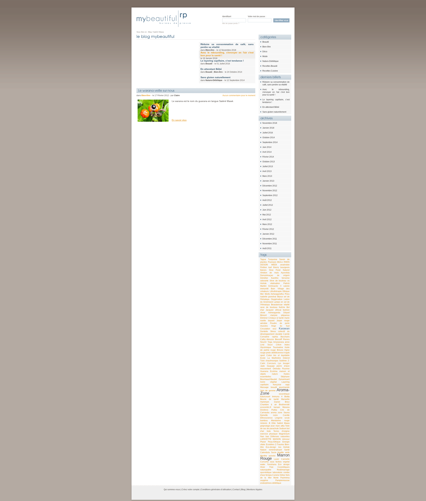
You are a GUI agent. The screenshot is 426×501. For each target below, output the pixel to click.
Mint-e (280, 262)
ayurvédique (266, 472)
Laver (276, 459)
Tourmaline (278, 347)
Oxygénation (276, 299)
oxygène (264, 480)
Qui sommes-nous (172, 489)
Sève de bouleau (278, 281)
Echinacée (273, 286)
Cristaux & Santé (276, 318)
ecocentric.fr (265, 407)
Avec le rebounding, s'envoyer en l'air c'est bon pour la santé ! (276, 92)
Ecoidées (270, 444)
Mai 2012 (266, 215)
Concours (271, 363)
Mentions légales (254, 489)
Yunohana (271, 464)
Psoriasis (272, 262)
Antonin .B (265, 423)
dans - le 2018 (227, 47)
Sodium (282, 428)
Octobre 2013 (268, 161)
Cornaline (264, 337)
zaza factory (276, 462)
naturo (275, 374)
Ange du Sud (280, 326)
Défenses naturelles (280, 436)
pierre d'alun (283, 366)
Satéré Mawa (283, 423)
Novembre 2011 (269, 243)
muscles (264, 326)
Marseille (285, 399)
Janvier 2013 (268, 181)
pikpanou (285, 315)
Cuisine (275, 475)
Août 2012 (267, 200)
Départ (286, 312)
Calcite (286, 334)
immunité (264, 288)
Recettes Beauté (269, 66)
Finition (263, 267)
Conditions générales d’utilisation (216, 489)
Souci (270, 345)
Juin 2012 (266, 210)
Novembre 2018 (269, 123)
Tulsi (262, 360)
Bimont (263, 315)
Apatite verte (283, 452)
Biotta (287, 396)
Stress (273, 331)
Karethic (275, 278)
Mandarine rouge (280, 420)
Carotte (286, 415)
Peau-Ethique (274, 442)
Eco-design (271, 447)
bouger (286, 363)
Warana (286, 407)
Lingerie (278, 418)
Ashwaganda (274, 312)
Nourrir (263, 342)
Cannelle (285, 459)
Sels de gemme (268, 390)
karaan (277, 407)
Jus (279, 447)
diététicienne (277, 353)
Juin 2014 (266, 147)
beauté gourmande (280, 387)
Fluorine (286, 368)
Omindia (276, 368)
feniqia (269, 475)
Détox (282, 475)
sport (262, 355)
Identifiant (226, 16)
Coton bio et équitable (278, 355)
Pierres (286, 339)
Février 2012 (268, 229)
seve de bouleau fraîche (272, 307)
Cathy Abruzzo (267, 339)
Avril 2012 (267, 219)
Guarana (264, 371)
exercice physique (269, 434)
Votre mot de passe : (257, 16)
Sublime (283, 360)
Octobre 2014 (268, 137)
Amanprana (278, 342)
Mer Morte (265, 294)
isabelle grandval (268, 296)
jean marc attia (278, 426)
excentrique (284, 394)
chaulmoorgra (272, 360)
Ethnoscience (266, 418)
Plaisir (263, 442)
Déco (264, 51)
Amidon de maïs (269, 273)
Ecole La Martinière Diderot (275, 358)
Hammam (264, 402)
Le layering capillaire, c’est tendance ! (276, 100)
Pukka (274, 410)
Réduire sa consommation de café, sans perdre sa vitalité (276, 83)
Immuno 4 (277, 396)
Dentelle (264, 331)
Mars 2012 (267, 224)
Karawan (284, 328)
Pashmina (285, 478)
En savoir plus (179, 120)
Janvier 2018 (268, 128)
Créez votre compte (190, 489)
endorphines (266, 483)
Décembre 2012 (269, 186)
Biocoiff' (278, 339)
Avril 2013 (267, 171)
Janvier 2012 (268, 234)
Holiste (263, 283)
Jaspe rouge (283, 320)
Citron (278, 345)
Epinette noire (269, 415)
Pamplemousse (282, 480)
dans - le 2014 (223, 78)
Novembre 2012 (269, 190)
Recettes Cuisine (270, 71)
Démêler (264, 278)
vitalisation (275, 283)
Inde (269, 431)
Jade (262, 366)
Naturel (286, 270)
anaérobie (285, 265)
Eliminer (264, 318)
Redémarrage (283, 470)
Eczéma (273, 371)
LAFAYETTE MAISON (270, 439)
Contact (236, 489)
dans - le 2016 (222, 62)
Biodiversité (284, 404)
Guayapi (271, 366)
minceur (286, 439)
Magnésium (284, 434)
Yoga (270, 342)
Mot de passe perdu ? (230, 23)
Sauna (287, 412)
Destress (264, 410)
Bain (273, 288)
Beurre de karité (269, 399)
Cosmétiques (284, 467)
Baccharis (285, 337)
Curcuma (264, 462)
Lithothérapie (276, 291)
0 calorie (285, 286)
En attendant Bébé (270, 107)
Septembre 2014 (270, 142)
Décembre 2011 (269, 239)
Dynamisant (284, 379)
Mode (265, 56)
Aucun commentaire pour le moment (238, 95)
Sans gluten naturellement (274, 112)
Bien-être (266, 47)
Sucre (273, 452)
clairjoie (273, 315)
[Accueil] (163, 18)
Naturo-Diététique (270, 61)
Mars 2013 (267, 176)
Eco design (284, 464)
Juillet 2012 (267, 205)
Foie (271, 467)
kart (270, 267)
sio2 (274, 329)
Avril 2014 (267, 152)
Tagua (263, 259)
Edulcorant (265, 396)
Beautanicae (277, 304)
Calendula (265, 452)
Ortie (273, 423)
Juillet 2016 (267, 133)
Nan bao (264, 436)
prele (268, 353)
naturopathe (265, 470)
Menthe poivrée (268, 456)
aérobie (263, 323)
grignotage (265, 426)
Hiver (262, 467)
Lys (279, 363)
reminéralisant (275, 450)
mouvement (265, 368)
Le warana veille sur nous (156, 90)
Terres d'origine (281, 431)
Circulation (265, 329)
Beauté (265, 42)
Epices (263, 270)
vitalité (287, 304)
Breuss (280, 350)
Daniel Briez (282, 402)
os (288, 281)
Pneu (287, 294)
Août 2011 (267, 248)
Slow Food (275, 270)
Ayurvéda (285, 273)
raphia (275, 337)
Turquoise (272, 259)
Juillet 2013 (267, 166)
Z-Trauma (279, 444)
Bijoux (280, 296)
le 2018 (227, 55)
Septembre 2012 (270, 195)
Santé (287, 450)
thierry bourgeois (281, 267)
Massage (264, 387)
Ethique (286, 291)
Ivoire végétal (268, 382)
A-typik (286, 353)
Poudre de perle (280, 323)
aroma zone (276, 412)
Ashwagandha (277, 294)
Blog (243, 489)
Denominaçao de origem (275, 275)
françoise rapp (281, 384)
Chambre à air (268, 404)
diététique (276, 483)
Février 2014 (268, 157)
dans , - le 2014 (221, 70)
